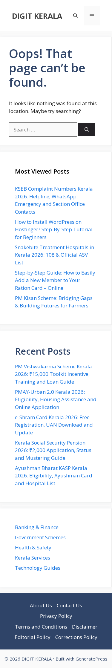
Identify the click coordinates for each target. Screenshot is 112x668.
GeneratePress (92, 659)
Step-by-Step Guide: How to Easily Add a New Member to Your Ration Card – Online (55, 280)
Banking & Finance (37, 527)
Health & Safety (33, 547)
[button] (75, 15)
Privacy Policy (56, 615)
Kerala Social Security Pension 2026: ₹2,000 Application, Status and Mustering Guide (53, 450)
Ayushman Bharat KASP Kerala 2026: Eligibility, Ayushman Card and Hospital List (53, 476)
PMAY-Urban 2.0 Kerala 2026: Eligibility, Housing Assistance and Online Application (55, 399)
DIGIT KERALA (37, 16)
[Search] (86, 130)
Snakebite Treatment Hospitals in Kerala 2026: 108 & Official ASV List (54, 255)
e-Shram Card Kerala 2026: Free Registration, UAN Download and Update (54, 425)
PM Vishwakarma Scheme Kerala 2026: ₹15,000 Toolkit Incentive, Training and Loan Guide (53, 374)
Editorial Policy (32, 637)
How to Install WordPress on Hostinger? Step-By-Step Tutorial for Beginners (54, 229)
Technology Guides (37, 567)
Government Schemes (40, 537)
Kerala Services (32, 557)
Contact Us (69, 605)
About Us (41, 605)
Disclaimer (84, 626)
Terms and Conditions (41, 626)
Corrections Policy (76, 637)
